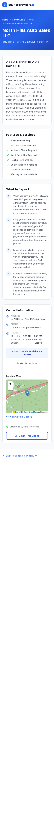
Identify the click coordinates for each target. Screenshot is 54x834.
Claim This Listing (29, 435)
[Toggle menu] (49, 5)
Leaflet (18, 412)
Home (5, 19)
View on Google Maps (17, 416)
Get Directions (28, 363)
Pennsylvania (18, 19)
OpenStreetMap (30, 412)
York (31, 19)
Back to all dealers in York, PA (21, 455)
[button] (27, 393)
